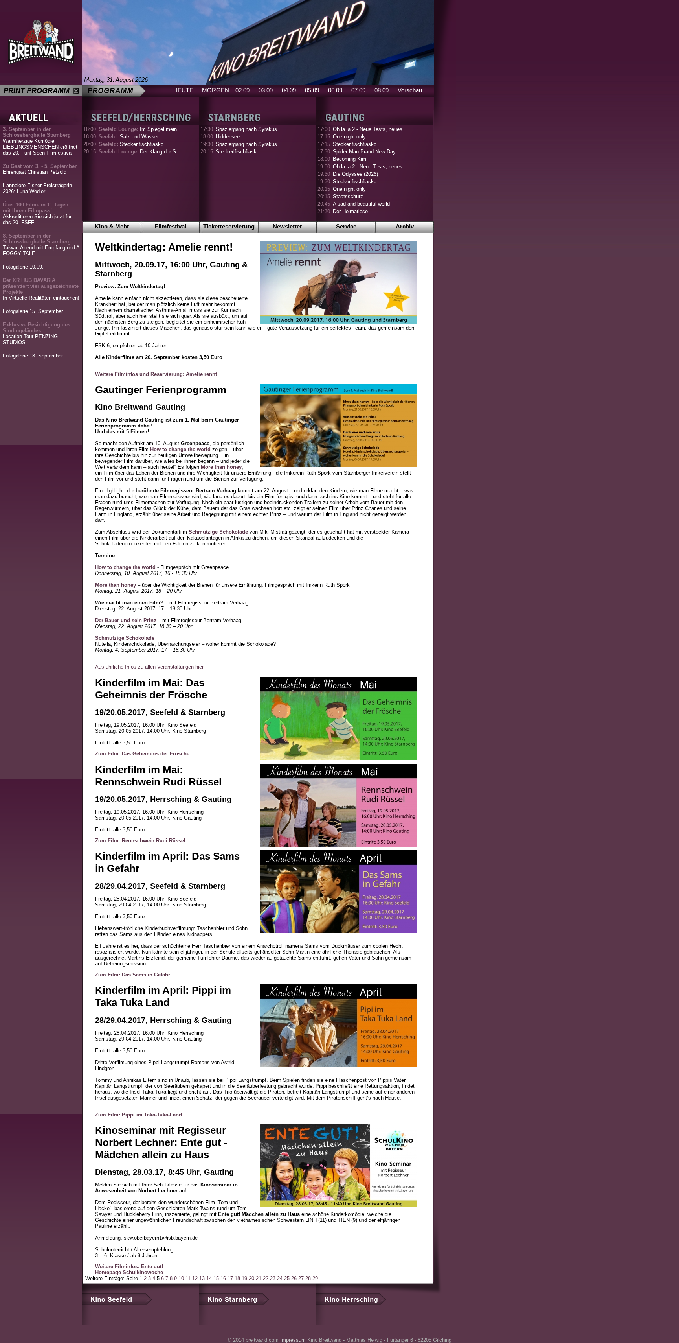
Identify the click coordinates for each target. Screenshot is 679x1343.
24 (280, 1278)
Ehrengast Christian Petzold (40, 169)
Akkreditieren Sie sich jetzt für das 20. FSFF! (37, 213)
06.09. (336, 90)
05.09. (313, 90)
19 (244, 1278)
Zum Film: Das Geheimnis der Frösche (142, 754)
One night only (349, 137)
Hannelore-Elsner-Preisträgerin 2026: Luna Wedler (37, 188)
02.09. (243, 90)
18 (237, 1278)
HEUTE (183, 90)
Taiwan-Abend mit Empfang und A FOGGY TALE (41, 244)
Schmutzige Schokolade (218, 532)
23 (272, 1278)
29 (315, 1278)
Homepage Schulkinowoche (129, 1272)
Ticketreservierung (229, 226)
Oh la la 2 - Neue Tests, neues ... (371, 129)
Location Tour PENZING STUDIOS (36, 333)
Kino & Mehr (112, 226)
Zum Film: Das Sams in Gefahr (132, 975)
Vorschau (410, 90)
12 (195, 1278)
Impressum (293, 1340)
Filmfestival (170, 226)
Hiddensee (228, 137)
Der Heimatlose (350, 211)
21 (258, 1278)
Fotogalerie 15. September (33, 311)
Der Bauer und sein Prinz (125, 620)
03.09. (266, 90)
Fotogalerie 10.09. (23, 267)
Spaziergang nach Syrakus (246, 129)
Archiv (405, 226)
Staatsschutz (348, 196)
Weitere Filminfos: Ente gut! (129, 1266)
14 (209, 1278)
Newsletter (287, 226)
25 (287, 1278)
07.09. (359, 90)
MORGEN (215, 90)
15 (216, 1278)
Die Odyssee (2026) (355, 174)
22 (265, 1278)
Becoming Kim (349, 159)
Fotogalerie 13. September (33, 356)
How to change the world (180, 449)
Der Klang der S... (140, 152)
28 (308, 1278)
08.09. (382, 90)
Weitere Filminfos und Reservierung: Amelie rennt (156, 374)
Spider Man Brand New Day (364, 152)
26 (294, 1278)
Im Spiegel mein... (140, 129)
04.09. (289, 90)
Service (346, 226)
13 (202, 1278)
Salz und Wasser (129, 137)
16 (223, 1278)
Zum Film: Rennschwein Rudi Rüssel (140, 841)
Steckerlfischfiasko (131, 144)
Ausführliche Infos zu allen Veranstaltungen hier (149, 667)
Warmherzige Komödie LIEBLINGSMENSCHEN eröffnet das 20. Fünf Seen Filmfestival (40, 141)
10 (181, 1278)
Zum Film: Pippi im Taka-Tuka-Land (138, 1115)
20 (251, 1278)
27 (301, 1278)
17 (230, 1278)
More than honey (221, 467)
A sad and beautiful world (361, 204)
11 (188, 1278)
